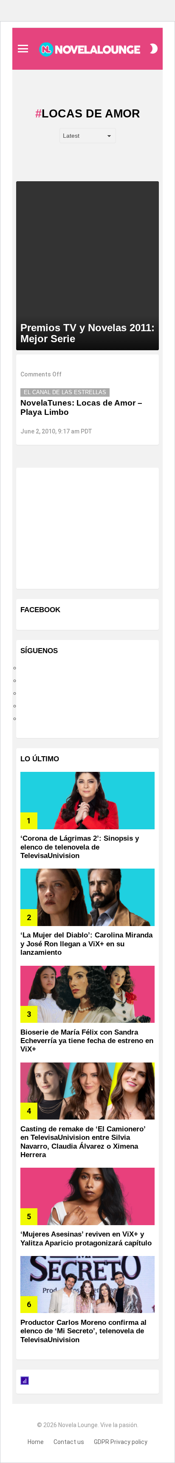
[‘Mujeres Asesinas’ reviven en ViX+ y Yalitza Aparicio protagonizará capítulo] (87, 1196)
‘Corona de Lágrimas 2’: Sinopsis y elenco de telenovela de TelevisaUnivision (79, 847)
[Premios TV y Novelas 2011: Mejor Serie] (87, 265)
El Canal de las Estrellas (65, 392)
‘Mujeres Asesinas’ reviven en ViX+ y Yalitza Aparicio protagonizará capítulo (86, 1238)
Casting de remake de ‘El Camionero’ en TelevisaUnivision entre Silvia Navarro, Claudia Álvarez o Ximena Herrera (82, 1142)
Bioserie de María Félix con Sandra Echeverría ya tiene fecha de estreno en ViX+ (86, 1041)
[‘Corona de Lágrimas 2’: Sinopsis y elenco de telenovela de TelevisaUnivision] (87, 800)
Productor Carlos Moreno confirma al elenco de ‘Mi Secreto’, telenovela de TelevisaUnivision (83, 1331)
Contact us (69, 1441)
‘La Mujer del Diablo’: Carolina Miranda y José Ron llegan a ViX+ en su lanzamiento (86, 943)
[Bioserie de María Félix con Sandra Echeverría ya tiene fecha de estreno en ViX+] (87, 994)
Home (36, 1441)
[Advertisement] (84, 527)
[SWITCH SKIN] (154, 48)
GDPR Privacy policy (120, 1441)
